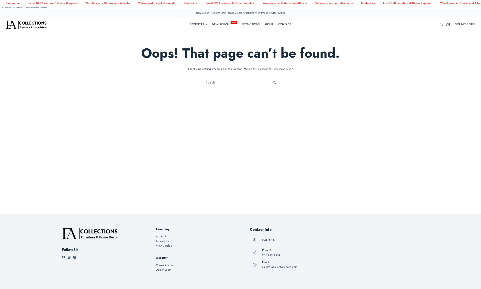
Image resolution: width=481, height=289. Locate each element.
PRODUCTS (197, 24)
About (268, 24)
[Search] (441, 24)
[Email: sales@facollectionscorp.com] (254, 264)
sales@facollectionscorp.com (279, 267)
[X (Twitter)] (69, 257)
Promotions (251, 24)
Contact (284, 24)
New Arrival (224, 23)
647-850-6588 (271, 255)
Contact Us (162, 241)
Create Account (165, 265)
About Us (161, 236)
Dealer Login (163, 270)
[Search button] (274, 82)
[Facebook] (63, 257)
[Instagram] (74, 257)
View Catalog (164, 246)
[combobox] (237, 82)
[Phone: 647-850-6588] (254, 252)
